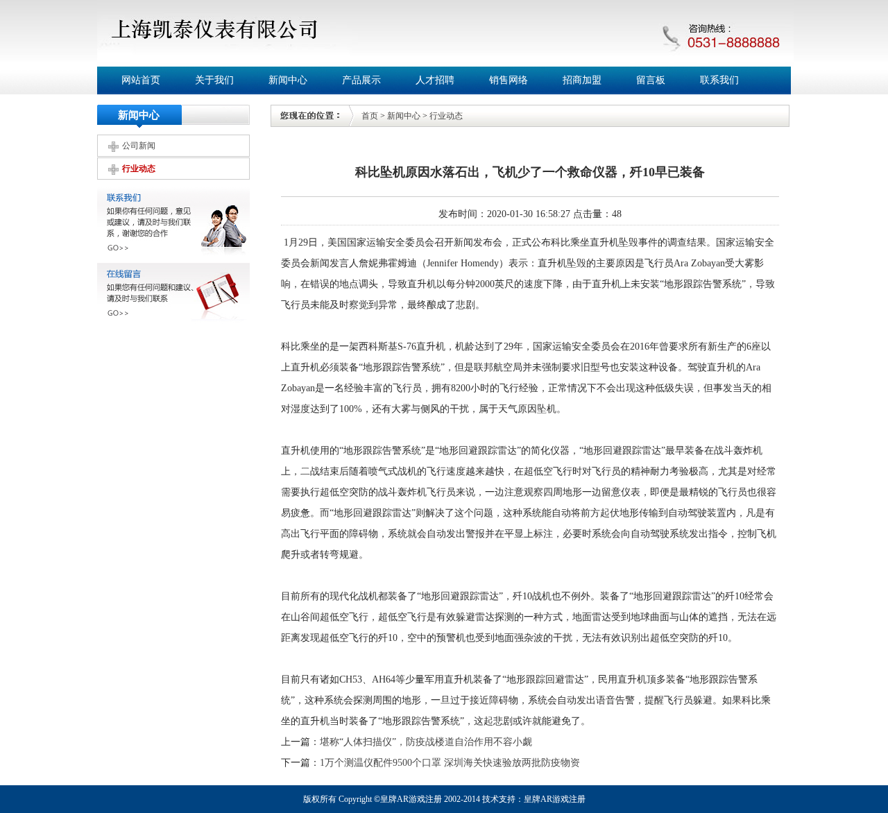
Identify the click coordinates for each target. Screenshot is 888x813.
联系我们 (719, 80)
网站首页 (140, 80)
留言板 (650, 80)
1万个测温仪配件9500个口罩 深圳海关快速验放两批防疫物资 (450, 763)
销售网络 (508, 80)
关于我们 (214, 80)
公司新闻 (138, 146)
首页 (369, 116)
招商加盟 (582, 80)
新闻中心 (287, 80)
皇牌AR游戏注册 (555, 799)
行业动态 (138, 168)
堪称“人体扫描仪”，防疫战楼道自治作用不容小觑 (426, 742)
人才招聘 (435, 80)
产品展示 (361, 80)
